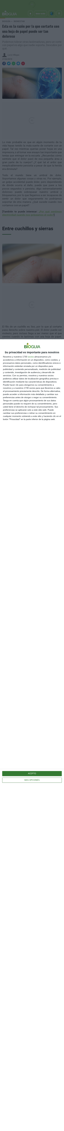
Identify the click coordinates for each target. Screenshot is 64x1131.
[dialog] (32, 735)
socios (31, 357)
